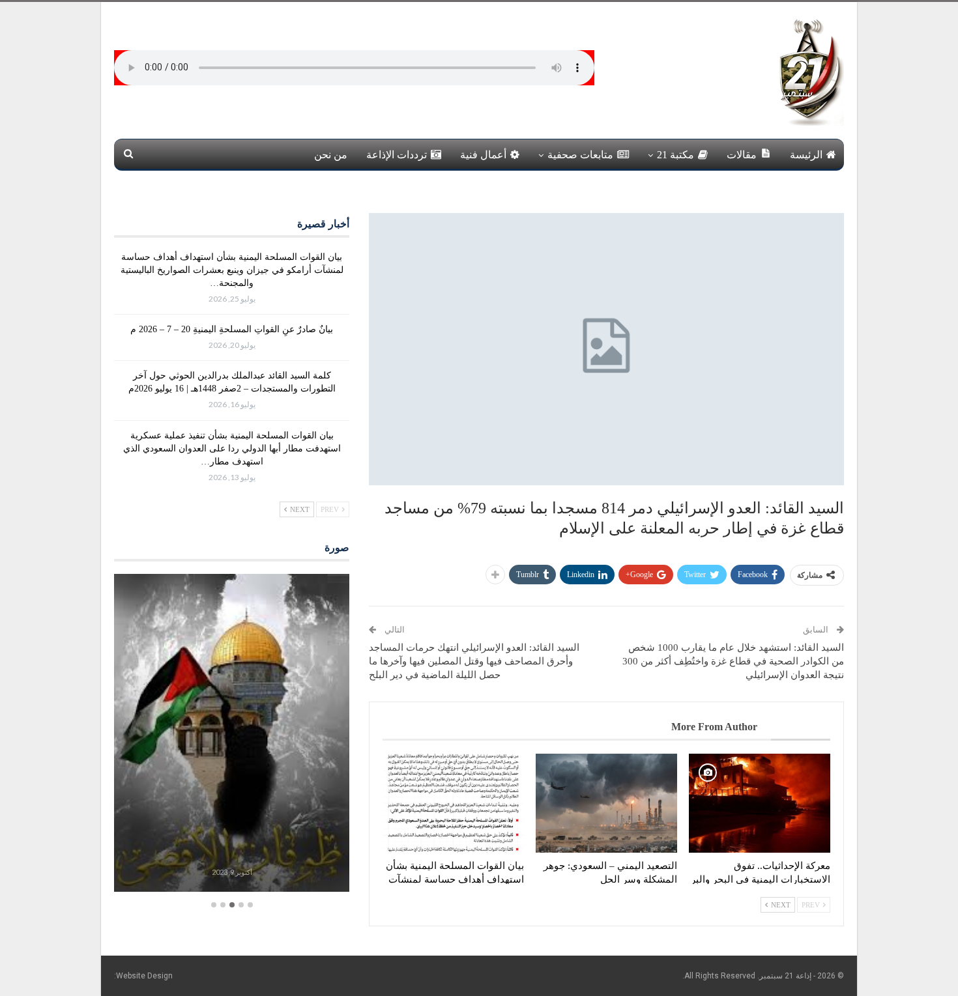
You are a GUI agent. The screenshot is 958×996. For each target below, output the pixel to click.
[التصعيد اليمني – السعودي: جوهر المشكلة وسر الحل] (606, 803)
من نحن (330, 154)
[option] (231, 734)
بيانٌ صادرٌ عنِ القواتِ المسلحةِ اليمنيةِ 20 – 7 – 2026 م (231, 329)
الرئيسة (806, 154)
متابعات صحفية (580, 154)
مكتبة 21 (675, 154)
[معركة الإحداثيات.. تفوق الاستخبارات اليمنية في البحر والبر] (759, 803)
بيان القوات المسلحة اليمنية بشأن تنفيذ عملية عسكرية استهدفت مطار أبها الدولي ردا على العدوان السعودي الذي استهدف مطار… (232, 448)
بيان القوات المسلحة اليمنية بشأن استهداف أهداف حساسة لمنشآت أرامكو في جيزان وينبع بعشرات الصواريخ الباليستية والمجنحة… (232, 270)
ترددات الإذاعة (396, 154)
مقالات (742, 154)
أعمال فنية (483, 154)
